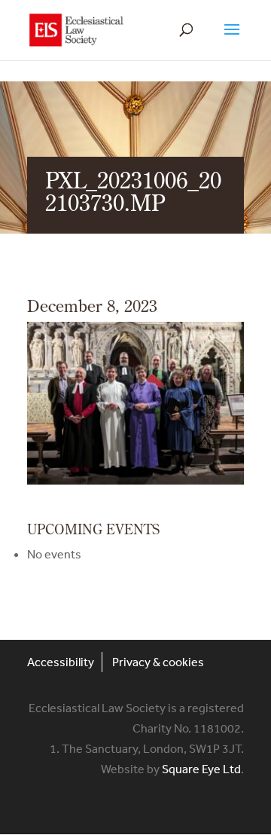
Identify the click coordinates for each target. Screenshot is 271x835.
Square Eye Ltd (201, 768)
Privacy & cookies (158, 661)
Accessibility (60, 661)
